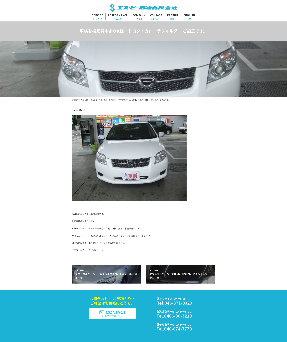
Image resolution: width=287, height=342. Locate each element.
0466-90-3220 (178, 316)
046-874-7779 (178, 329)
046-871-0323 (178, 303)
